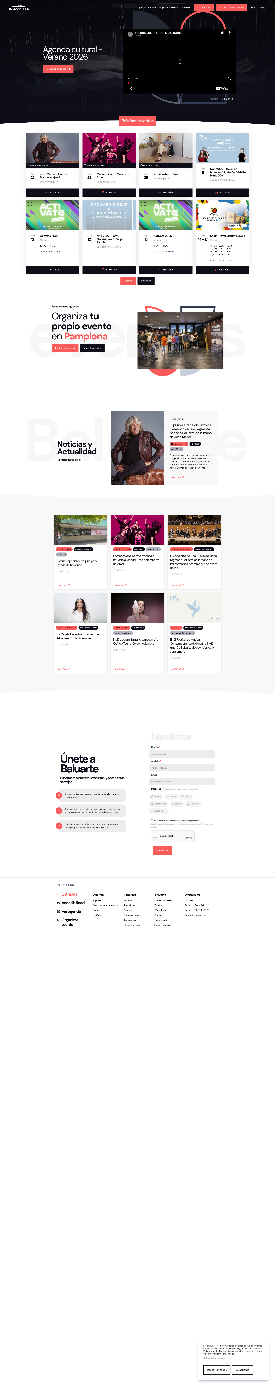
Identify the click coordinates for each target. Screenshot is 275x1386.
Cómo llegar (160, 910)
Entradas (206, 7)
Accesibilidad (73, 903)
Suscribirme (162, 850)
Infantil (173, 796)
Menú (262, 7)
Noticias (189, 900)
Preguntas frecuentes (195, 915)
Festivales (194, 803)
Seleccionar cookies (214, 1358)
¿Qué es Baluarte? (163, 900)
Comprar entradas (56, 68)
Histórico (97, 915)
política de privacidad (190, 820)
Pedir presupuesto (65, 348)
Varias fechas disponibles (50, 251)
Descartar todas (217, 1370)
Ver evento (224, 269)
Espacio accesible (163, 924)
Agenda (141, 7)
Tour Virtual (129, 905)
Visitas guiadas (161, 919)
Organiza (130, 894)
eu (252, 13)
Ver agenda (71, 911)
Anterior (214, 99)
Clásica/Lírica (160, 803)
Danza (187, 796)
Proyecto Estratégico (195, 905)
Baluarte (152, 7)
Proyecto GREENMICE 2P (197, 910)
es (252, 9)
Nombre (155, 747)
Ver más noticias (67, 459)
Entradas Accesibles (233, 7)
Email (154, 775)
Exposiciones (160, 810)
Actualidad (186, 7)
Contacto (159, 915)
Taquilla (158, 905)
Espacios (128, 900)
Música (157, 796)
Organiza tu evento (168, 7)
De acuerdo (242, 1370)
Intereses (175, 789)
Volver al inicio (65, 884)
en (252, 16)
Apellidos (155, 761)
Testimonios (130, 919)
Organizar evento (70, 922)
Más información (92, 348)
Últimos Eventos (132, 924)
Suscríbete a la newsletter (106, 905)
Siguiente (227, 99)
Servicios (128, 910)
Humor (178, 803)
